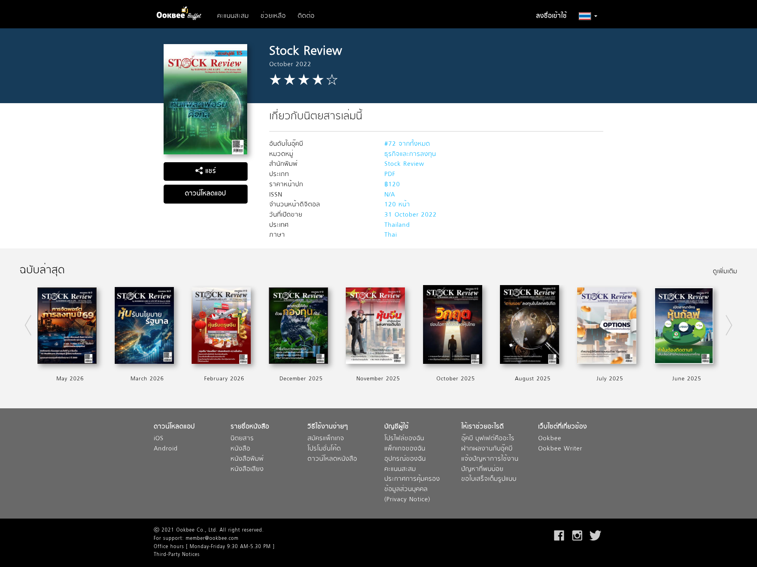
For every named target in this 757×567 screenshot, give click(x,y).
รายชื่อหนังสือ (250, 427)
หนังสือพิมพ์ (247, 459)
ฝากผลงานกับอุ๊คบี (487, 449)
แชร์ (209, 171)
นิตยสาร (242, 439)
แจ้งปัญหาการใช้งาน (489, 459)
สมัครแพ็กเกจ (326, 439)
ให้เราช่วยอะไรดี (482, 427)
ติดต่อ (306, 16)
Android (166, 449)
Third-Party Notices (177, 555)
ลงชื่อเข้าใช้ (551, 16)
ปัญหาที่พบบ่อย (482, 469)
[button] (588, 16)
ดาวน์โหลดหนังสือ (332, 459)
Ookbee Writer (560, 449)
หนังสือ (240, 449)
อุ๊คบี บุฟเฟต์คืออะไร (488, 439)
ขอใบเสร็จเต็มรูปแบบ (488, 479)
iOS (159, 439)
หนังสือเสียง (247, 469)
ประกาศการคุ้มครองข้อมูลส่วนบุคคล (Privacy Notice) (412, 489)
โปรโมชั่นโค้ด (324, 449)
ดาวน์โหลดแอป (205, 194)
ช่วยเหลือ (273, 16)
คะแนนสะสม (233, 16)
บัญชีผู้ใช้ (396, 427)
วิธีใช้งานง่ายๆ (328, 427)
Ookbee (549, 439)
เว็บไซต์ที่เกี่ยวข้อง (562, 427)
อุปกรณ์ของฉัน (405, 459)
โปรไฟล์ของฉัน (404, 439)
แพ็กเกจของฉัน (404, 449)
